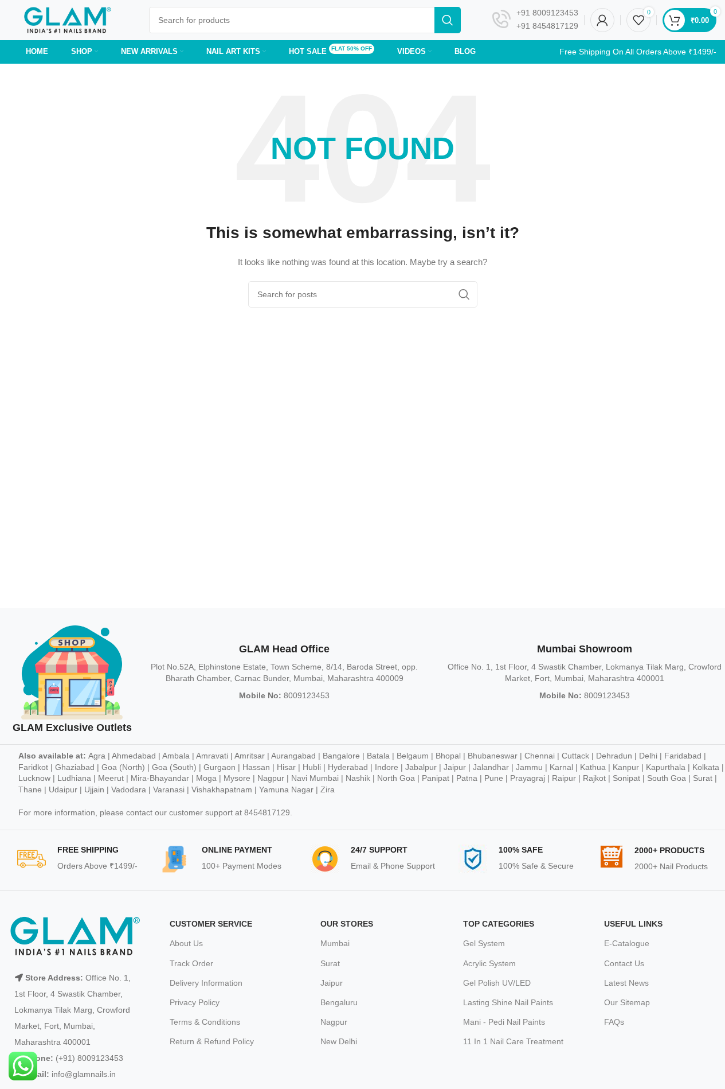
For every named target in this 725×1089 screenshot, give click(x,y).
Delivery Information (206, 982)
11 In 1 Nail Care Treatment (513, 1041)
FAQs (614, 1021)
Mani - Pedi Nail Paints (504, 1021)
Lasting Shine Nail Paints (508, 1002)
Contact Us (624, 963)
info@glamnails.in (84, 1074)
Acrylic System (489, 963)
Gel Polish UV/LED (497, 982)
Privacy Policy (195, 1002)
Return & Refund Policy (212, 1041)
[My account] (602, 20)
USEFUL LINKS (633, 923)
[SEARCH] (447, 20)
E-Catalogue (626, 943)
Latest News (626, 982)
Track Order (191, 963)
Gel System (484, 943)
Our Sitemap (627, 1002)
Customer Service (211, 923)
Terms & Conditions (205, 1021)
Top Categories (498, 923)
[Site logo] (67, 19)
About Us (186, 943)
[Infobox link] (535, 20)
